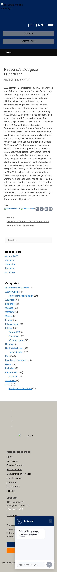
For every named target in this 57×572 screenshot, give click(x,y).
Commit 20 (14, 332)
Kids (7, 356)
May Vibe (9, 268)
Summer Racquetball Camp (20, 225)
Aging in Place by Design (21, 295)
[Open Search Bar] (54, 51)
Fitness (9, 328)
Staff (7, 384)
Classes (9, 308)
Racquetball (11, 372)
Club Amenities (14, 478)
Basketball (10, 303)
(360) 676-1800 (41, 25)
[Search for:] (28, 240)
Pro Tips (13, 376)
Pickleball (10, 368)
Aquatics (9, 299)
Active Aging (11, 291)
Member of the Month (16, 360)
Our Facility (12, 461)
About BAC (12, 482)
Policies (10, 491)
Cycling (9, 316)
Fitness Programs (15, 465)
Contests (9, 312)
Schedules (10, 380)
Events (10, 217)
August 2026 (11, 256)
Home (10, 456)
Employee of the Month (20, 388)
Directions (12, 515)
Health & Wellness (14, 348)
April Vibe (10, 272)
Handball (9, 344)
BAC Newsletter (14, 469)
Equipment (14, 336)
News (8, 364)
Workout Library (17, 340)
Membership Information (19, 473)
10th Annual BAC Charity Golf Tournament (28, 221)
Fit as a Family (12, 324)
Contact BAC (13, 486)
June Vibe (10, 264)
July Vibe (9, 260)
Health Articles (16, 352)
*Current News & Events (17, 287)
